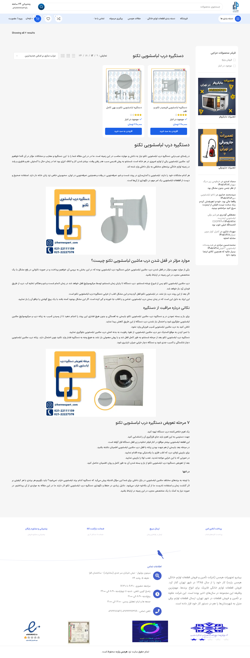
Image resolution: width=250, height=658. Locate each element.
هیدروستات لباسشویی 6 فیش (219, 246)
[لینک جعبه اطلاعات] (214, 532)
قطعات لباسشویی (172, 180)
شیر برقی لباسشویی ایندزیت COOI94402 (222, 218)
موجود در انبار (225, 66)
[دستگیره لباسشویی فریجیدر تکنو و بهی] (168, 86)
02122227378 (20, 8)
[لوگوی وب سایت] (235, 6)
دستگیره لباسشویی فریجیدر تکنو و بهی (170, 109)
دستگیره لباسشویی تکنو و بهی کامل (124, 107)
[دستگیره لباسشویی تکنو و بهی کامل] (123, 86)
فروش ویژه (227, 60)
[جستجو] (41, 7)
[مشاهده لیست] (73, 56)
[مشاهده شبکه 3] (68, 56)
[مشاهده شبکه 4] (62, 56)
